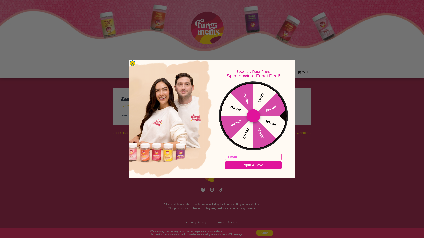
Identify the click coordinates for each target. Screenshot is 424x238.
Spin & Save (253, 165)
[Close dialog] (132, 63)
